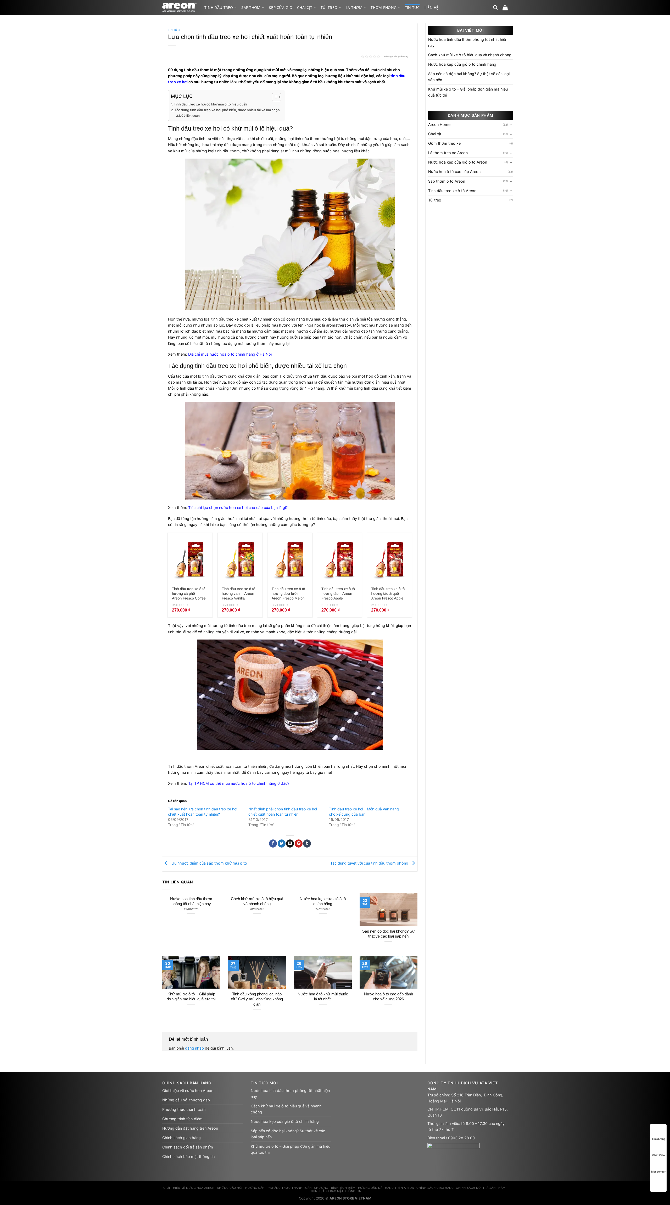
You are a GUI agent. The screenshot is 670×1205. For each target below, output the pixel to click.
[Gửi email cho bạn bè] (290, 843)
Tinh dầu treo (218, 7)
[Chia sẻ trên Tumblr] (307, 843)
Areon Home (439, 124)
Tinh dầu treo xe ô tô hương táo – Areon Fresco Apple (338, 593)
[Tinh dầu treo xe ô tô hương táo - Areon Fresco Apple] (339, 558)
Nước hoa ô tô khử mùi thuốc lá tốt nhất (323, 996)
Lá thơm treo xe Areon (448, 152)
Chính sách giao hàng (181, 1137)
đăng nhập (194, 1048)
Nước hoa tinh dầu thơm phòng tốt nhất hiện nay (191, 901)
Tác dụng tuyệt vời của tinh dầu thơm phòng (369, 863)
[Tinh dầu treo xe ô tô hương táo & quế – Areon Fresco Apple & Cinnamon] (389, 558)
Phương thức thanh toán (183, 1109)
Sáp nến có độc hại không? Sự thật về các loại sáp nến (388, 933)
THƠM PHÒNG (384, 7)
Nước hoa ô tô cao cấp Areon (454, 171)
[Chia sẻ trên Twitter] (282, 843)
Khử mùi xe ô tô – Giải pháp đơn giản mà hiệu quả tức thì (191, 996)
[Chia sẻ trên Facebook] (273, 843)
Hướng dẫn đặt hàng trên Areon (190, 1128)
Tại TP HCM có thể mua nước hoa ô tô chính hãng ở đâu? (238, 783)
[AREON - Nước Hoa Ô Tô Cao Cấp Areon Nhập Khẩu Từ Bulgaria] (179, 8)
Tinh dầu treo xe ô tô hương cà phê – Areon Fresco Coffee (189, 593)
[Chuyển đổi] (511, 124)
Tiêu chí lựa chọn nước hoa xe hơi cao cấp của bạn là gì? (238, 507)
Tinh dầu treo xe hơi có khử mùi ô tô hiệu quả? (210, 104)
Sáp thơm (250, 7)
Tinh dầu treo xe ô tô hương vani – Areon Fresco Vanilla (238, 593)
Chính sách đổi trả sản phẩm (187, 1147)
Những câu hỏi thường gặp (186, 1100)
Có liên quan (190, 115)
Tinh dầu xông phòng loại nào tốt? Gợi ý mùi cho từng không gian (257, 999)
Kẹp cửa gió (280, 7)
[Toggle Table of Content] (274, 97)
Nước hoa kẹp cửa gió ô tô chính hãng (323, 901)
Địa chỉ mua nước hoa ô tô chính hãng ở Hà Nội (230, 354)
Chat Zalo (658, 1155)
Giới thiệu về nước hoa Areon (187, 1090)
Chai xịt (304, 7)
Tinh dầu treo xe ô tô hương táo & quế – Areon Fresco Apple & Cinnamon (388, 594)
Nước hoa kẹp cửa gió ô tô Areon (457, 162)
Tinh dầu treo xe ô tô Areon (452, 190)
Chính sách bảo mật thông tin (188, 1156)
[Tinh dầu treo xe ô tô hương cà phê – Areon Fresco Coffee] (190, 558)
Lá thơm (354, 7)
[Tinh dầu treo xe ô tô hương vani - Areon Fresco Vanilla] (240, 558)
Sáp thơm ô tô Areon (446, 181)
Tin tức (412, 7)
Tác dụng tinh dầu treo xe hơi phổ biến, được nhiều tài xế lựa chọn (227, 110)
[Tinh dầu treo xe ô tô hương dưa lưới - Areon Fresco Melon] (289, 558)
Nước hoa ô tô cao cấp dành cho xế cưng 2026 (388, 996)
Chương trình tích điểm (182, 1119)
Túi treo (329, 7)
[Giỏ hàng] (505, 7)
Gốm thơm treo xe (444, 143)
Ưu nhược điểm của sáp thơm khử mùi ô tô (208, 863)
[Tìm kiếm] (495, 8)
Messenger (658, 1171)
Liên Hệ (432, 7)
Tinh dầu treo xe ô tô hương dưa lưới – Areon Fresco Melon (288, 593)
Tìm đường (658, 1138)
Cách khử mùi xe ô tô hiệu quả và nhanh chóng (257, 901)
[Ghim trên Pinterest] (299, 843)
